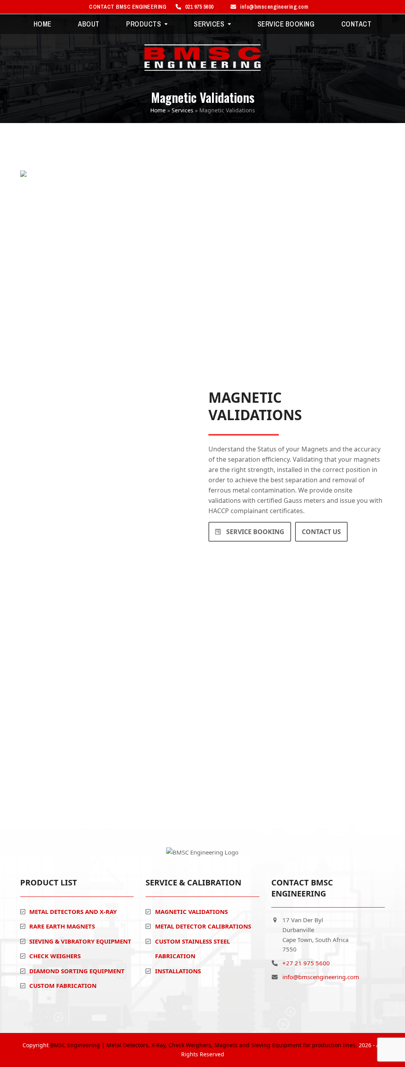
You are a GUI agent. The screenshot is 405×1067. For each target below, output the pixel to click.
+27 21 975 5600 (306, 963)
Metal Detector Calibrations (203, 926)
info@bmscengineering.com (274, 6)
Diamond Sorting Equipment (77, 971)
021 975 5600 (199, 6)
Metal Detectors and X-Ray (73, 911)
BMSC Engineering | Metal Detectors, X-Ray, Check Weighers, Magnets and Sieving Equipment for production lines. (203, 1045)
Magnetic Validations (191, 911)
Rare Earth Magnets (62, 926)
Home (158, 110)
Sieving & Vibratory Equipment (80, 941)
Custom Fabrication (63, 985)
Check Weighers (55, 956)
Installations (178, 971)
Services (182, 110)
